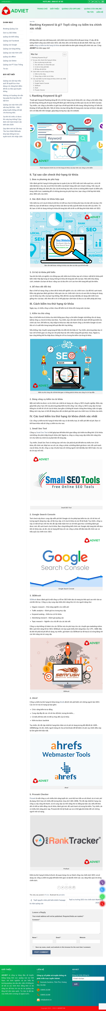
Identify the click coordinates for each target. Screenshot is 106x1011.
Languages (6, 1)
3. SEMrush (36, 85)
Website (82, 937)
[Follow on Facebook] (89, 1)
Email (58, 937)
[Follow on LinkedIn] (102, 1)
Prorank (33, 798)
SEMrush (33, 599)
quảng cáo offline (9, 57)
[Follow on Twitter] (92, 1)
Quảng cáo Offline (71, 9)
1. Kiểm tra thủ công (39, 74)
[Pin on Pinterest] (70, 887)
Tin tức (90, 12)
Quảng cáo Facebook (11, 41)
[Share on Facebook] (59, 887)
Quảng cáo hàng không (11, 49)
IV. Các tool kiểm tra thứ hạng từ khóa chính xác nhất (48, 79)
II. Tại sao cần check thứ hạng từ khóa (43, 60)
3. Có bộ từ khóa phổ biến (41, 67)
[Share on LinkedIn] (74, 887)
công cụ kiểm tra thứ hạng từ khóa (46, 45)
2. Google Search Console (41, 83)
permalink (62, 895)
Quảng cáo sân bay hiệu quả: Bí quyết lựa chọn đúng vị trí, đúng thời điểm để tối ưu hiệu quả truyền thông (12, 86)
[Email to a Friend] (66, 887)
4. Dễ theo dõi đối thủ (39, 69)
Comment (36, 919)
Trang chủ (42, 9)
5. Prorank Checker (39, 90)
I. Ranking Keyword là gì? (39, 57)
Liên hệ (99, 12)
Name (34, 937)
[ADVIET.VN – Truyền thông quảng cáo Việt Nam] (15, 10)
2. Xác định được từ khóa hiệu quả (43, 64)
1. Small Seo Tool (38, 81)
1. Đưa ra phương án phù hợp (42, 62)
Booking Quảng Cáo (10, 29)
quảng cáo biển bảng (11, 37)
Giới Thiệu (54, 9)
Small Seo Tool (42, 432)
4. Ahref (35, 88)
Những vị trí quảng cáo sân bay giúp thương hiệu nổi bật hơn (13, 98)
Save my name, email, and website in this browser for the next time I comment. (63, 947)
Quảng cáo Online (93, 9)
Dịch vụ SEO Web (9, 33)
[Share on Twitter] (62, 887)
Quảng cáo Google (10, 45)
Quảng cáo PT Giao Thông (13, 65)
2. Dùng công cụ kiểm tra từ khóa (43, 76)
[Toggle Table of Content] (63, 54)
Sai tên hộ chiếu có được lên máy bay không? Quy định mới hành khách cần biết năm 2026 (12, 121)
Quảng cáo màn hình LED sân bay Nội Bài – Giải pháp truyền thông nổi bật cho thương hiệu (12, 109)
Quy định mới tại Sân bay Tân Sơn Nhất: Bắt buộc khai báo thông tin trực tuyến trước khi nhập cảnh (12, 132)
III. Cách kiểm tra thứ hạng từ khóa (42, 71)
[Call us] (99, 1)
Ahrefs (62, 702)
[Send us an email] (96, 1)
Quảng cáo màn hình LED (12, 53)
